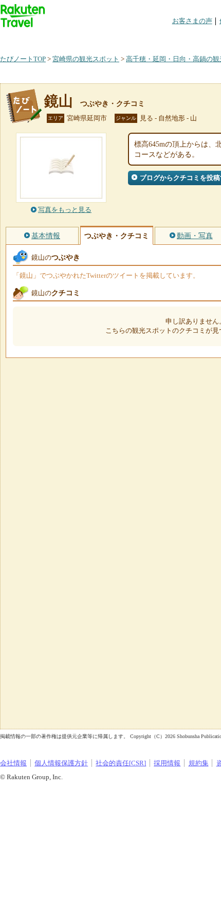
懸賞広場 (120, 38)
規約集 (199, 763)
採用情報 (167, 763)
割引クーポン (162, 38)
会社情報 (13, 763)
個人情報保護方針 (61, 763)
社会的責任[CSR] (121, 763)
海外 (78, 38)
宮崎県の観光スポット (85, 59)
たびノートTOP (23, 59)
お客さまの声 (192, 21)
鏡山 (58, 101)
